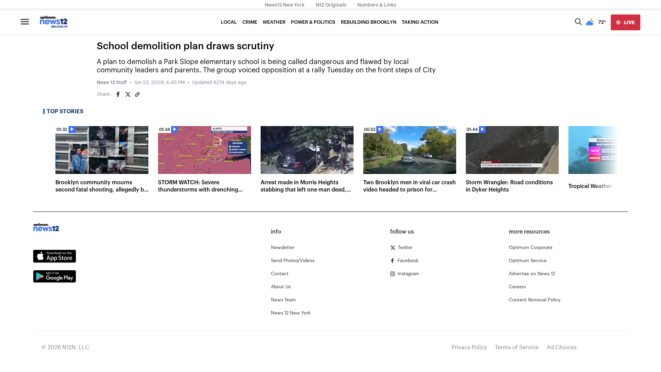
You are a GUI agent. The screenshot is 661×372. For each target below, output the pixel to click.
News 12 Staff (112, 82)
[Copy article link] (137, 94)
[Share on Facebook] (118, 94)
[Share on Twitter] (127, 94)
